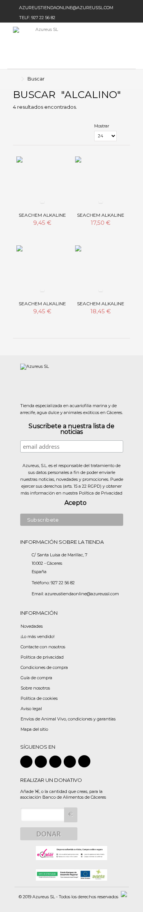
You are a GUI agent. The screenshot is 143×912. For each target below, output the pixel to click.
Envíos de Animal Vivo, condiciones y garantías (68, 719)
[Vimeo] (84, 761)
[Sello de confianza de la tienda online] (72, 852)
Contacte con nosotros (43, 646)
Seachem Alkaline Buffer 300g (100, 307)
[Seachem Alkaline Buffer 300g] (101, 271)
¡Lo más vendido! (38, 636)
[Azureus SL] (47, 46)
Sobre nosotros (35, 688)
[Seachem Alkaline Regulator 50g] (42, 182)
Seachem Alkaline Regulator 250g (100, 218)
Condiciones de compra (44, 667)
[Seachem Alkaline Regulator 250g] (101, 182)
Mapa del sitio (34, 729)
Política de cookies (39, 698)
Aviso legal (31, 708)
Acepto (75, 503)
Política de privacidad (42, 657)
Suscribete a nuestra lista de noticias (71, 429)
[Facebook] (26, 762)
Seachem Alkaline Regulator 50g (42, 218)
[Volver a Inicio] (15, 79)
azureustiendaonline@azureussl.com (66, 7)
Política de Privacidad (100, 493)
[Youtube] (70, 762)
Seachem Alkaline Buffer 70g (42, 307)
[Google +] (55, 762)
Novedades (32, 626)
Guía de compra (36, 677)
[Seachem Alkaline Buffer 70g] (42, 271)
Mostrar (101, 126)
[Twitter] (41, 762)
